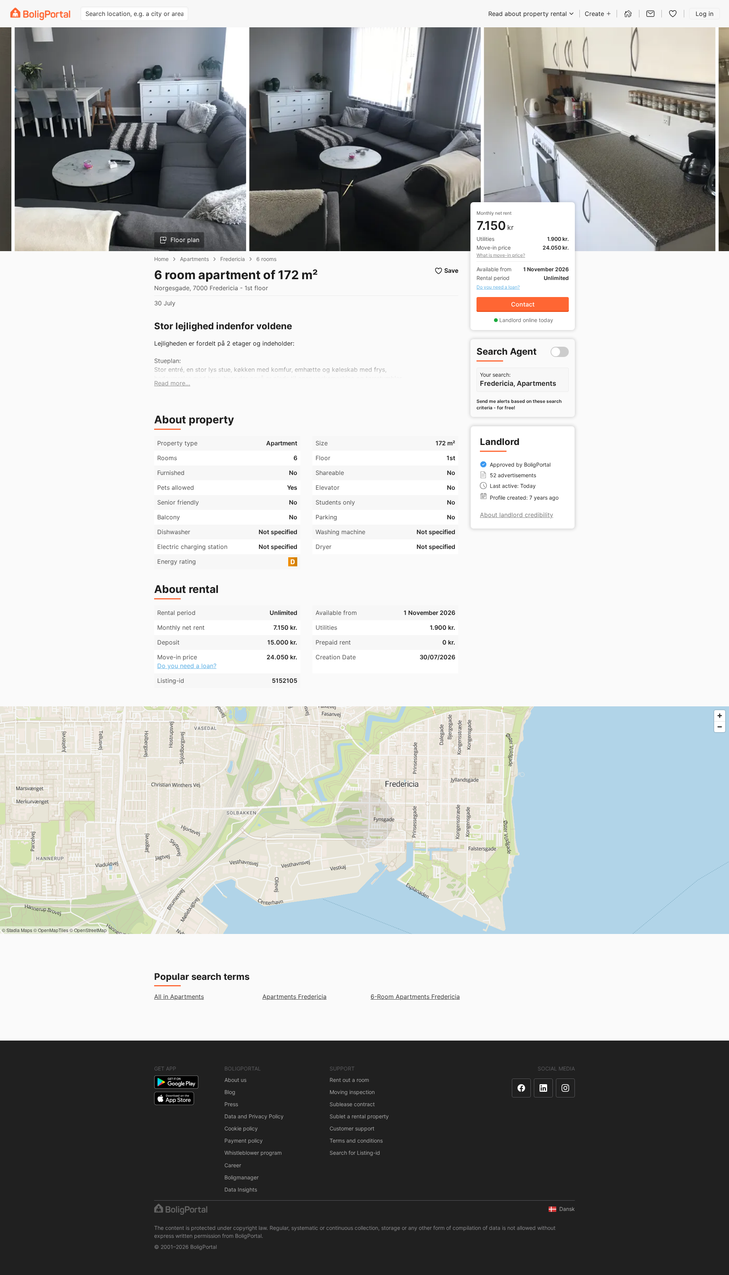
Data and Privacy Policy (254, 1116)
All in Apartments (179, 996)
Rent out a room (349, 1080)
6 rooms (266, 259)
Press (231, 1104)
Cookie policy (241, 1128)
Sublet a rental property (359, 1116)
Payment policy (243, 1140)
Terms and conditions (356, 1140)
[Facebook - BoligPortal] (521, 1087)
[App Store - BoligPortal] (174, 1098)
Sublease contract (352, 1104)
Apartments (194, 259)
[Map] (364, 820)
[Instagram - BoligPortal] (565, 1087)
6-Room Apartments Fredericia (415, 996)
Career (232, 1165)
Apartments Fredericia (294, 996)
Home (161, 259)
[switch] (560, 352)
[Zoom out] (719, 726)
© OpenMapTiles (50, 930)
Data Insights (240, 1189)
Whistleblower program (253, 1152)
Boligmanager (241, 1177)
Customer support (352, 1128)
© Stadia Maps (17, 930)
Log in (704, 13)
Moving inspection (352, 1092)
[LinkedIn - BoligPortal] (543, 1087)
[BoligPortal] (40, 14)
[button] (172, 383)
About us (235, 1080)
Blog (229, 1092)
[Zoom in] (719, 715)
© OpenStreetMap (88, 930)
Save (451, 270)
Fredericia (232, 259)
